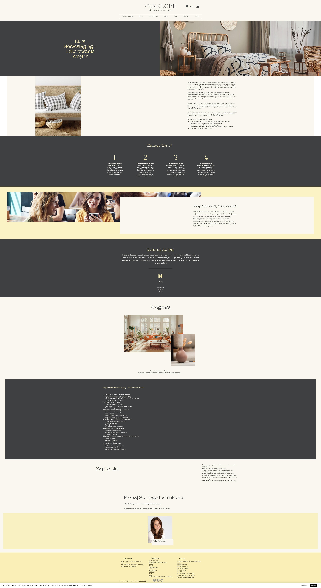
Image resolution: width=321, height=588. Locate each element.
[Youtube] (161, 580)
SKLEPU (158, 576)
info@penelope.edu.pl (187, 577)
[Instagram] (154, 580)
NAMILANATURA (142, 581)
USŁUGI (151, 569)
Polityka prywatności (87, 585)
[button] (197, 6)
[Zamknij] (319, 585)
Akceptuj (313, 585)
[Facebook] (158, 580)
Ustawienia (304, 585)
